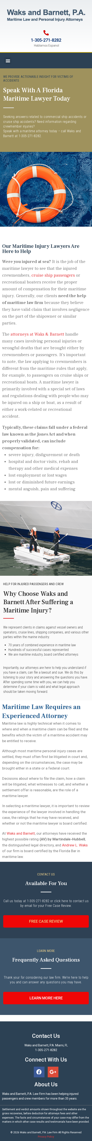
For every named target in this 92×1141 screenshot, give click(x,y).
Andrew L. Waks (75, 845)
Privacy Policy (46, 1136)
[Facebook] (39, 1072)
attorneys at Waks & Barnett (37, 334)
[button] (7, 60)
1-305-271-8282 (46, 40)
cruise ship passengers (53, 275)
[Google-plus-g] (53, 1072)
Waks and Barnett (21, 833)
